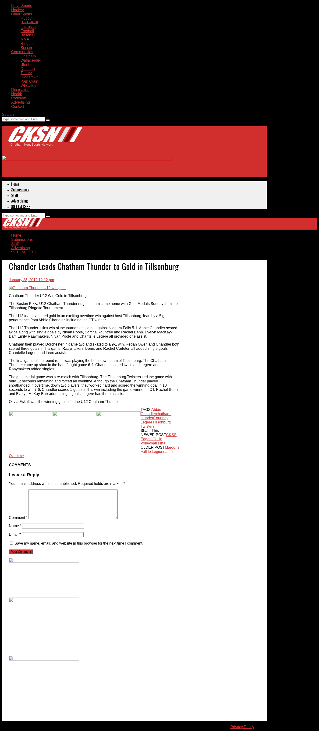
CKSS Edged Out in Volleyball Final (159, 439)
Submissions (20, 189)
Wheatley (28, 85)
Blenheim (28, 64)
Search (8, 114)
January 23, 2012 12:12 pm (31, 280)
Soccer (26, 48)
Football (27, 31)
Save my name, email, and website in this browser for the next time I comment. (78, 543)
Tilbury (26, 73)
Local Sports (21, 6)
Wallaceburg (31, 60)
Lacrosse (28, 27)
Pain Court (29, 81)
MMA (25, 39)
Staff (14, 195)
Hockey (17, 10)
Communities (22, 52)
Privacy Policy (242, 727)
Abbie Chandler (151, 412)
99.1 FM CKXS (20, 206)
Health (16, 94)
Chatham (28, 56)
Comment (18, 518)
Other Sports (21, 14)
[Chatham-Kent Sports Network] (45, 141)
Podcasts (19, 98)
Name (15, 526)
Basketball (29, 22)
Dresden (28, 69)
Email (15, 534)
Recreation (20, 90)
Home (15, 184)
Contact (17, 106)
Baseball (28, 35)
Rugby (26, 18)
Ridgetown (30, 77)
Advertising (20, 102)
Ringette (28, 43)
